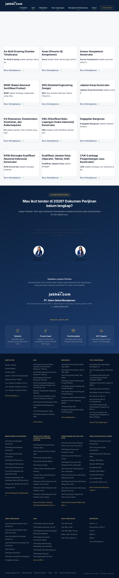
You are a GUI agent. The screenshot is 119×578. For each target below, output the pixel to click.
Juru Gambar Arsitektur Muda (15, 390)
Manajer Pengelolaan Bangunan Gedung (44, 392)
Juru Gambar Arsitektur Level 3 (16, 387)
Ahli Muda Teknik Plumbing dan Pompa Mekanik (72, 382)
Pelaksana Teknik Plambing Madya (71, 402)
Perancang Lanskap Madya (43, 461)
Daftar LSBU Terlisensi (69, 534)
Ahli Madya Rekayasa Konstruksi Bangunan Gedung (44, 373)
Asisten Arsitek (10, 365)
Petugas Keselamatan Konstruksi (16, 484)
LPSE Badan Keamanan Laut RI (44, 527)
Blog (50, 573)
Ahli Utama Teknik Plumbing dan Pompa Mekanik (72, 393)
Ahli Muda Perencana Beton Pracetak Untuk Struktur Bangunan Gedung (43, 366)
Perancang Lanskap (40, 465)
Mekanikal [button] (43, 8)
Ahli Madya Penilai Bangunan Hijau (43, 406)
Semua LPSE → (38, 560)
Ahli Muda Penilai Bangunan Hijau (45, 402)
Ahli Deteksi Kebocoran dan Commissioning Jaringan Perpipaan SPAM (99, 377)
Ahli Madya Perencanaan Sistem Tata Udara (72, 371)
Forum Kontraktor (95, 541)
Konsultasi (108, 8)
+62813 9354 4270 (60, 307)
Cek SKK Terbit (66, 523)
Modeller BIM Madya (96, 471)
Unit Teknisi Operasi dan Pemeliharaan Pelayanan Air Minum (99, 407)
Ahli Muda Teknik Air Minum (99, 389)
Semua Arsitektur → (12, 396)
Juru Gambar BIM (95, 478)
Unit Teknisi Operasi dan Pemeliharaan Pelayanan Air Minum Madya (99, 414)
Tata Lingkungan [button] (57, 8)
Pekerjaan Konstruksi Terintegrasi (17, 556)
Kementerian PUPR (96, 527)
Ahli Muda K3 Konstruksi (14, 460)
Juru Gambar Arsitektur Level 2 (16, 383)
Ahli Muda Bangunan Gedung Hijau (44, 415)
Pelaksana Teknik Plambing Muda (73, 397)
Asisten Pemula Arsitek (13, 379)
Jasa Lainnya (9, 549)
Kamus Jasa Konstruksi (68, 573)
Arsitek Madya (10, 368)
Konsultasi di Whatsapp (39, 263)
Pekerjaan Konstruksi (12, 553)
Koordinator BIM (95, 467)
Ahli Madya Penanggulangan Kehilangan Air (99, 365)
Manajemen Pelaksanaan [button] (78, 8)
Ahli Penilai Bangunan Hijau (43, 411)
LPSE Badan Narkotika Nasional (44, 550)
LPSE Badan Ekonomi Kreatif (43, 523)
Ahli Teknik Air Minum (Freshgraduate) (97, 400)
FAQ (55, 573)
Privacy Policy (27, 573)
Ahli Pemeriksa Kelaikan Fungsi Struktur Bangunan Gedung (44, 397)
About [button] (94, 8)
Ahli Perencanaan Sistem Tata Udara (72, 376)
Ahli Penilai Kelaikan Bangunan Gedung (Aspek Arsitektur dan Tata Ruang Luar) (44, 385)
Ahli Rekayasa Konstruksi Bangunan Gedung (42, 379)
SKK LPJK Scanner (68, 538)
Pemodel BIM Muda (96, 475)
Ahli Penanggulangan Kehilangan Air (101, 371)
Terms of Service (40, 573)
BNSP (91, 534)
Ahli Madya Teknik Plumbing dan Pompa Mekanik (73, 387)
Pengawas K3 (10, 488)
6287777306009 (81, 263)
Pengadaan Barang (12, 560)
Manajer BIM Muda (96, 460)
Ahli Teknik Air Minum (97, 396)
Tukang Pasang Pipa (68, 406)
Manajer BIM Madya (96, 464)
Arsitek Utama (10, 372)
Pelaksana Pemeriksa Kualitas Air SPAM (101, 384)
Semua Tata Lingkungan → (98, 422)
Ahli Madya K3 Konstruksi (14, 464)
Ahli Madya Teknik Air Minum (99, 392)
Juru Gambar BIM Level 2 (98, 482)
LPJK (91, 531)
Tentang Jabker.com (12, 573)
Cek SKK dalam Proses (69, 531)
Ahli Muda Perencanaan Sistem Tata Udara (72, 365)
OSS (91, 538)
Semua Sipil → (38, 422)
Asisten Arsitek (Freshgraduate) (16, 376)
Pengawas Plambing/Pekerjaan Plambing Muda (72, 411)
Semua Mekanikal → (68, 417)
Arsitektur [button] (23, 8)
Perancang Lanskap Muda (42, 458)
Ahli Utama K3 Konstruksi (14, 467)
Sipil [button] (33, 8)
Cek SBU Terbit (66, 527)
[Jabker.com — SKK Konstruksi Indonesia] (13, 3)
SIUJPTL (92, 523)
